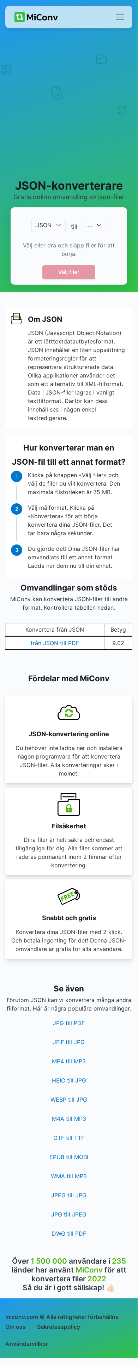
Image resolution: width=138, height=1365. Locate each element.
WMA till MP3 (69, 1176)
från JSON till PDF (55, 643)
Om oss (15, 1327)
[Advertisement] (69, 103)
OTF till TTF (68, 1137)
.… (89, 225)
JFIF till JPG (69, 1042)
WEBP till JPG (68, 1099)
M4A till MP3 (69, 1118)
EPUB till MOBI (68, 1156)
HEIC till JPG (69, 1080)
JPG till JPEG (68, 1214)
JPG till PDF (69, 1022)
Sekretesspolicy (58, 1327)
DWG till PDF (69, 1233)
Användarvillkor (26, 1344)
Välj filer (68, 271)
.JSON (43, 225)
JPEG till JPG (68, 1195)
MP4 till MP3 (69, 1061)
